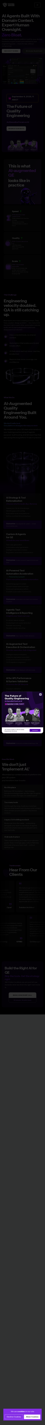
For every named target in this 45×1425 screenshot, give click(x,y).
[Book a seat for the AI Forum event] (22, 712)
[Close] (40, 694)
